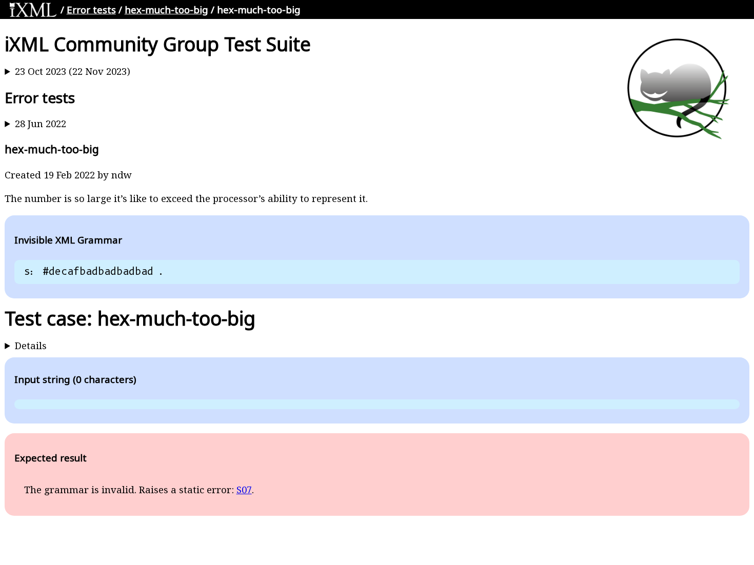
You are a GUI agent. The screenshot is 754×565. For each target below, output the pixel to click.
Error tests (91, 9)
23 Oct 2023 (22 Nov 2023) (72, 71)
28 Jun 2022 (40, 123)
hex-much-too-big (166, 9)
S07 (244, 489)
